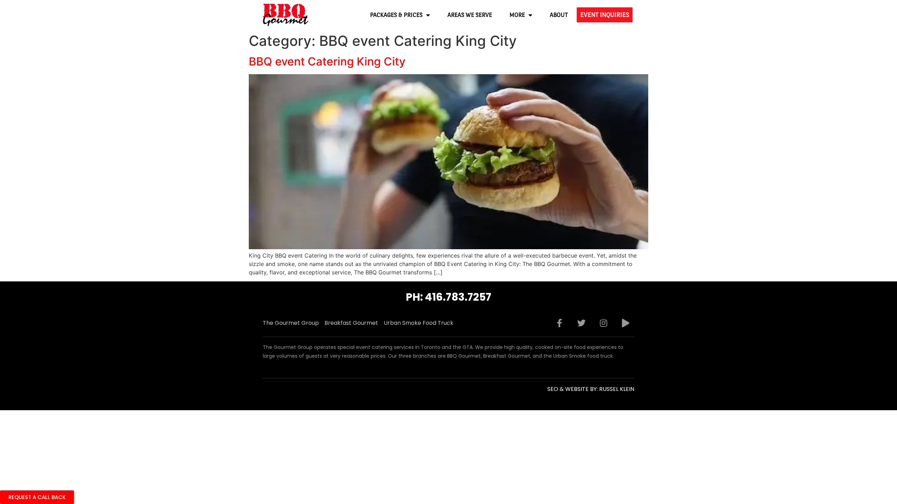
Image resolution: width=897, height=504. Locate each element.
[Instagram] (603, 323)
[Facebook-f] (559, 323)
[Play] (625, 323)
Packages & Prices (396, 15)
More (517, 15)
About (559, 15)
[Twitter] (581, 323)
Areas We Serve (469, 15)
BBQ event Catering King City (327, 61)
